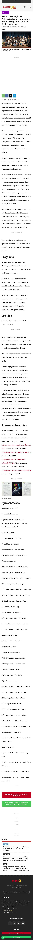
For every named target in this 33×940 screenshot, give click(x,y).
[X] (10, 95)
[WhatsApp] (3, 95)
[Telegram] (14, 95)
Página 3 (5, 99)
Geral (5, 864)
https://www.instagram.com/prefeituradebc (16, 470)
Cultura (5, 12)
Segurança (6, 854)
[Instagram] (14, 923)
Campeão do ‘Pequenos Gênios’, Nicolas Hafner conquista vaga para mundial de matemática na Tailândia (16, 868)
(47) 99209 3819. (8, 911)
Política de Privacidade (16, 887)
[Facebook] (6, 95)
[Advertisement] (16, 74)
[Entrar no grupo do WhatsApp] (2, 937)
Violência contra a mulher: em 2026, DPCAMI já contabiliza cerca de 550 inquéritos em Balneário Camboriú (15, 858)
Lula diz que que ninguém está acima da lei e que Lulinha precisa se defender (16, 848)
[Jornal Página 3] (11, 7)
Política (5, 844)
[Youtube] (23, 923)
